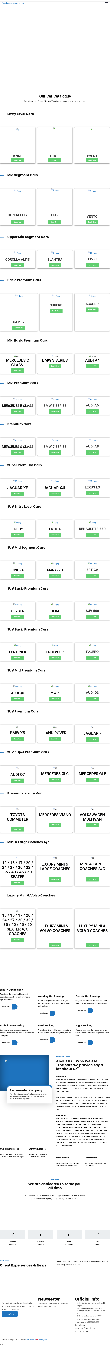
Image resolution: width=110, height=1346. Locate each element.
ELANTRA (54, 259)
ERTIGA (92, 570)
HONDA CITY (18, 215)
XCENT (92, 156)
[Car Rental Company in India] (13, 3)
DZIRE (17, 156)
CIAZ (55, 215)
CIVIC (92, 259)
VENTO (92, 216)
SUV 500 (92, 611)
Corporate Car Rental (15, 1209)
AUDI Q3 (92, 693)
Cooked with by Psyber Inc (37, 1339)
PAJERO (92, 652)
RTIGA (55, 529)
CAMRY (19, 322)
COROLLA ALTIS (17, 259)
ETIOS (55, 156)
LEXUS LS (92, 487)
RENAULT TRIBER (92, 529)
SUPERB (56, 305)
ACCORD (92, 304)
